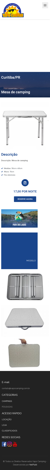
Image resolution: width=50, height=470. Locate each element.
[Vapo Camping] (13, 11)
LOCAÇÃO (7, 419)
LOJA (4, 425)
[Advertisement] (25, 45)
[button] (25, 199)
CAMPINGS (7, 401)
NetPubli (33, 465)
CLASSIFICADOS (9, 431)
